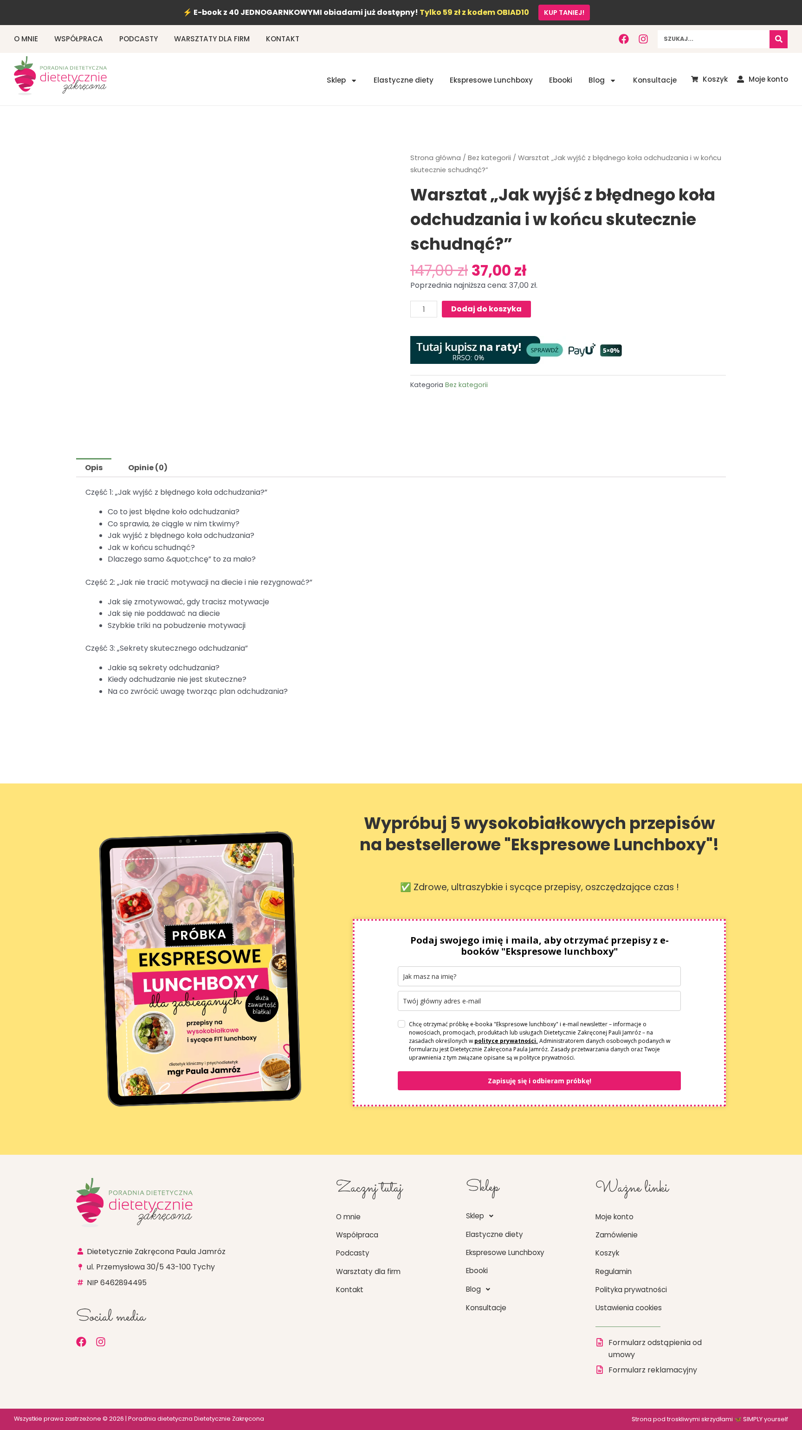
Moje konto (614, 1217)
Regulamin (613, 1271)
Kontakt (282, 39)
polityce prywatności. (506, 1041)
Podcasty (138, 39)
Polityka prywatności (631, 1289)
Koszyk (607, 1253)
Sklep (336, 80)
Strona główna (435, 157)
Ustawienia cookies (628, 1308)
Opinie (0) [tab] (148, 467)
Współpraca (78, 39)
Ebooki (560, 80)
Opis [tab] (94, 467)
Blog (597, 80)
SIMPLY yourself (765, 1419)
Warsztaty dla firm (212, 39)
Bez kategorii (489, 157)
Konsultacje (655, 80)
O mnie (26, 39)
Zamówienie (616, 1235)
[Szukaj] (779, 39)
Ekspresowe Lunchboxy (491, 80)
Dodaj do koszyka (486, 309)
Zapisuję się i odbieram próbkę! (539, 1080)
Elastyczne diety (403, 80)
